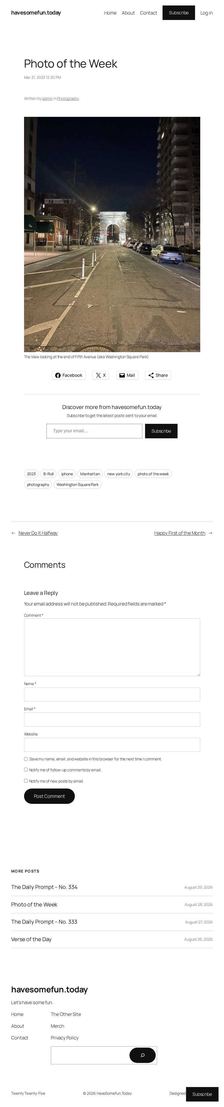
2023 (31, 473)
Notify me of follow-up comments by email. (65, 769)
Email (30, 708)
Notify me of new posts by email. (56, 781)
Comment (33, 615)
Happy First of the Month (179, 533)
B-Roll (48, 473)
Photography (68, 98)
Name (30, 683)
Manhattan (90, 473)
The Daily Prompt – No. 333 (44, 922)
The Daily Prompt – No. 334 (44, 887)
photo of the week (153, 473)
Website (31, 734)
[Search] (142, 1055)
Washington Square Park (78, 484)
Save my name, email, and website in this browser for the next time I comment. (96, 758)
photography (38, 484)
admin (47, 98)
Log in (207, 13)
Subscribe (178, 13)
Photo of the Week (34, 905)
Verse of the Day (31, 939)
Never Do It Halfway (38, 533)
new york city (118, 473)
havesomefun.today (36, 12)
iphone (67, 473)
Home (110, 13)
